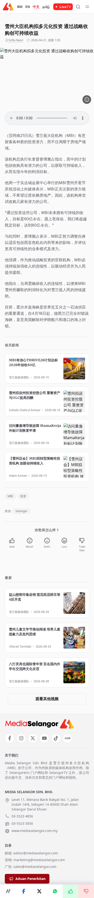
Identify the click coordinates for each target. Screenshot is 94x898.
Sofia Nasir (16, 40)
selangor (21, 511)
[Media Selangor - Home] (8, 6)
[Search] (78, 7)
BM (19, 6)
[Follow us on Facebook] (9, 738)
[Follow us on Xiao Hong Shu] (67, 738)
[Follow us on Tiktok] (56, 738)
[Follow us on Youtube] (44, 738)
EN (27, 6)
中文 (36, 6)
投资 (23, 496)
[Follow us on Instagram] (21, 738)
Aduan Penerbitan (30, 878)
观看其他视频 (47, 698)
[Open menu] (87, 7)
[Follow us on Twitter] (33, 738)
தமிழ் (46, 6)
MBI (10, 496)
